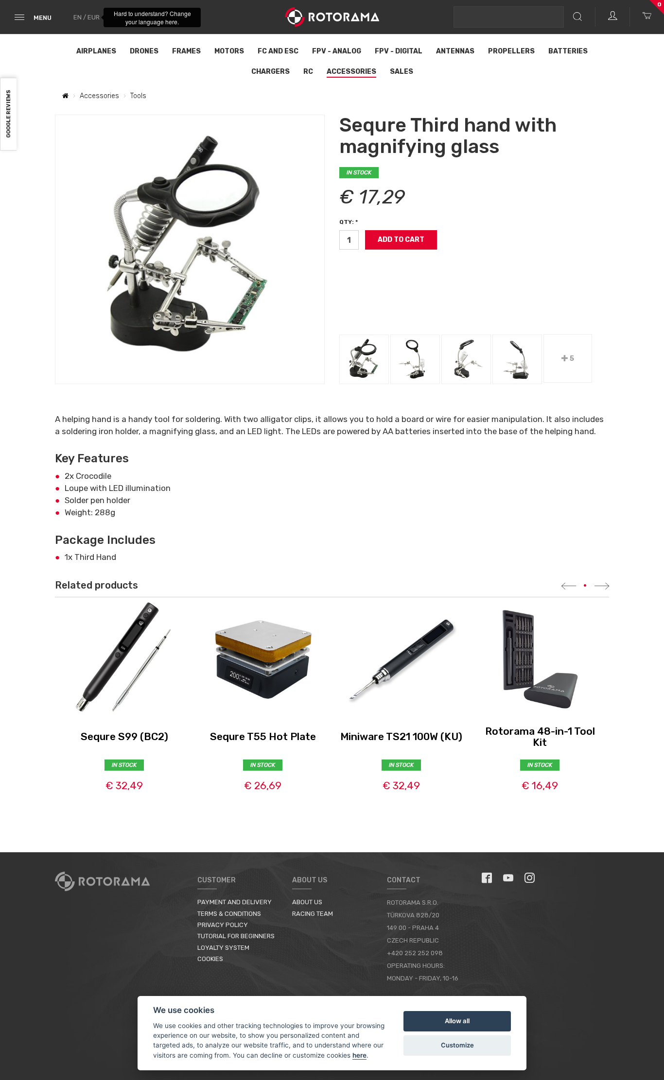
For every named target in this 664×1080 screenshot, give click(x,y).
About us (307, 902)
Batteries (568, 51)
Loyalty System (223, 947)
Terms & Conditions (229, 913)
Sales (401, 72)
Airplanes (96, 51)
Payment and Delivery (234, 902)
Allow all (457, 1021)
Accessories (351, 72)
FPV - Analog (336, 51)
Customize (457, 1045)
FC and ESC (278, 51)
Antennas (455, 51)
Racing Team (312, 913)
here (359, 1055)
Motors (229, 51)
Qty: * (348, 222)
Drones (144, 51)
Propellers (511, 51)
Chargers (270, 72)
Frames (186, 51)
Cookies (210, 958)
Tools (138, 96)
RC (308, 72)
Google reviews (8, 114)
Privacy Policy (222, 924)
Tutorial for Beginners (236, 936)
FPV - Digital (398, 51)
